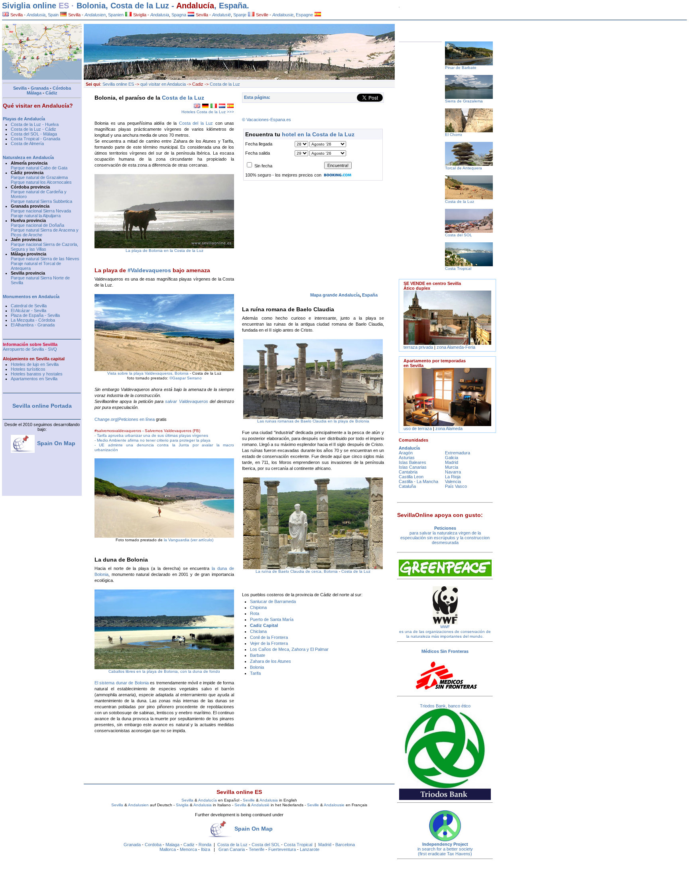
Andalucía (195, 5)
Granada (132, 844)
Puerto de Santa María (271, 619)
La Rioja (453, 476)
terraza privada (418, 347)
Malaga (172, 844)
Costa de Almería (27, 143)
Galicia (451, 457)
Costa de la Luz (139, 5)
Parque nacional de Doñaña (37, 225)
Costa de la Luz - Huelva (35, 124)
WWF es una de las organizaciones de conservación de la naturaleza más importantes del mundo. (445, 632)
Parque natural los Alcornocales (41, 182)
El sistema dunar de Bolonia (121, 682)
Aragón (406, 452)
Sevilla (16, 14)
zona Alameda (449, 428)
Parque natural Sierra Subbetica (41, 201)
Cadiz (189, 844)
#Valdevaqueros (149, 270)
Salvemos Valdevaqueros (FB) (172, 430)
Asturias (407, 457)
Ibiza (205, 849)
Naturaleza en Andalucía (28, 157)
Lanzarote (309, 849)
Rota (254, 613)
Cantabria (408, 472)
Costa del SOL (266, 844)
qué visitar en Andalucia (163, 84)
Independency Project (445, 844)
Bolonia (257, 667)
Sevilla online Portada (42, 406)
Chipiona (258, 607)
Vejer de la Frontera (269, 643)
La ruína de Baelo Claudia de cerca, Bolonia (297, 571)
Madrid (324, 844)
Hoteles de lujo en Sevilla (35, 364)
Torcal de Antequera (463, 168)
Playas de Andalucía (24, 118)
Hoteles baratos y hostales (37, 373)
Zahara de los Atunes (270, 661)
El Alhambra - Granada (33, 324)
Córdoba (62, 88)
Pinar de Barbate (460, 67)
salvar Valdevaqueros (186, 401)
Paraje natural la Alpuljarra (36, 215)
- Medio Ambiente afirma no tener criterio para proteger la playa (152, 440)
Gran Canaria (232, 849)
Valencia (453, 481)
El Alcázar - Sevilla (28, 310)
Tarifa (255, 673)
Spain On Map (253, 828)
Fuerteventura (282, 849)
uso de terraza (418, 428)
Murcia (451, 467)
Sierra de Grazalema (464, 101)
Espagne (304, 14)
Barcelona (345, 844)
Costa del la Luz (196, 123)
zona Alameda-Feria (456, 347)
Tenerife (256, 849)
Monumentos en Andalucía (31, 296)
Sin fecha (263, 165)
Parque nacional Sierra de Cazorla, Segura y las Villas (44, 246)
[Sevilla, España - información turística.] (317, 14)
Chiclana (258, 631)
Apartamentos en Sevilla (34, 378)
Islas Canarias (413, 467)
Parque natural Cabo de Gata (39, 167)
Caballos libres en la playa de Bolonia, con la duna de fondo (164, 671)
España (370, 295)
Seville (261, 14)
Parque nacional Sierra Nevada (41, 210)
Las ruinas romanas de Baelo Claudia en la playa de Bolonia (313, 421)
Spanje (239, 14)
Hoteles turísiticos (28, 369)
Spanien (116, 14)
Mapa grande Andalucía (335, 295)
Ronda (205, 844)
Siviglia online (29, 5)
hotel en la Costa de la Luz (318, 134)
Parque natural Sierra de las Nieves (45, 258)
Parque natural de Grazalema (39, 177)
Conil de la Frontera (269, 637)
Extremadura (457, 452)
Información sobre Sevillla (30, 344)
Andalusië (260, 805)
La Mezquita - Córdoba (33, 320)
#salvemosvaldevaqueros (117, 430)
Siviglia (139, 14)
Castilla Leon (411, 476)
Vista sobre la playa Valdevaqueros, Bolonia (148, 373)
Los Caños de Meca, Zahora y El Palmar (289, 649)
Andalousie (334, 805)
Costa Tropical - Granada (35, 138)
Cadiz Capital (264, 625)
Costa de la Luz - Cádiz (33, 129)
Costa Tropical (298, 844)
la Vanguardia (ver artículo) (188, 540)
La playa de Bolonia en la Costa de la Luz (164, 250)
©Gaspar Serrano (185, 378)
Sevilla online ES (118, 84)
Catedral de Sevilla (29, 305)
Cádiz (51, 92)
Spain (53, 14)
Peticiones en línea (136, 419)
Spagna (178, 14)
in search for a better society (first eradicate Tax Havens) (445, 851)
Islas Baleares (412, 462)
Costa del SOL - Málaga (34, 134)
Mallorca (167, 849)
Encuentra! (337, 165)
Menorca (188, 849)
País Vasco (456, 486)
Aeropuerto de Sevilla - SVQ (30, 349)
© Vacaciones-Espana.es (266, 119)
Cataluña (407, 486)
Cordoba (153, 844)
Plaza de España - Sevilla (35, 315)
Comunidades (413, 440)
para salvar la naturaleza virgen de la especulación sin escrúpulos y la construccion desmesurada (445, 535)
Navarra (453, 472)
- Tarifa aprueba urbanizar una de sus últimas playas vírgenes (151, 435)
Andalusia (269, 800)
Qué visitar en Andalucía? (38, 105)
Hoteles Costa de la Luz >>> (207, 112)
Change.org (105, 419)
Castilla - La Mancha (418, 481)
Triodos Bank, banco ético (445, 705)
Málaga (34, 92)
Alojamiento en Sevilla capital (34, 358)
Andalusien (138, 805)
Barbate (257, 655)
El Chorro (453, 134)
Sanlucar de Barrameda (273, 601)
